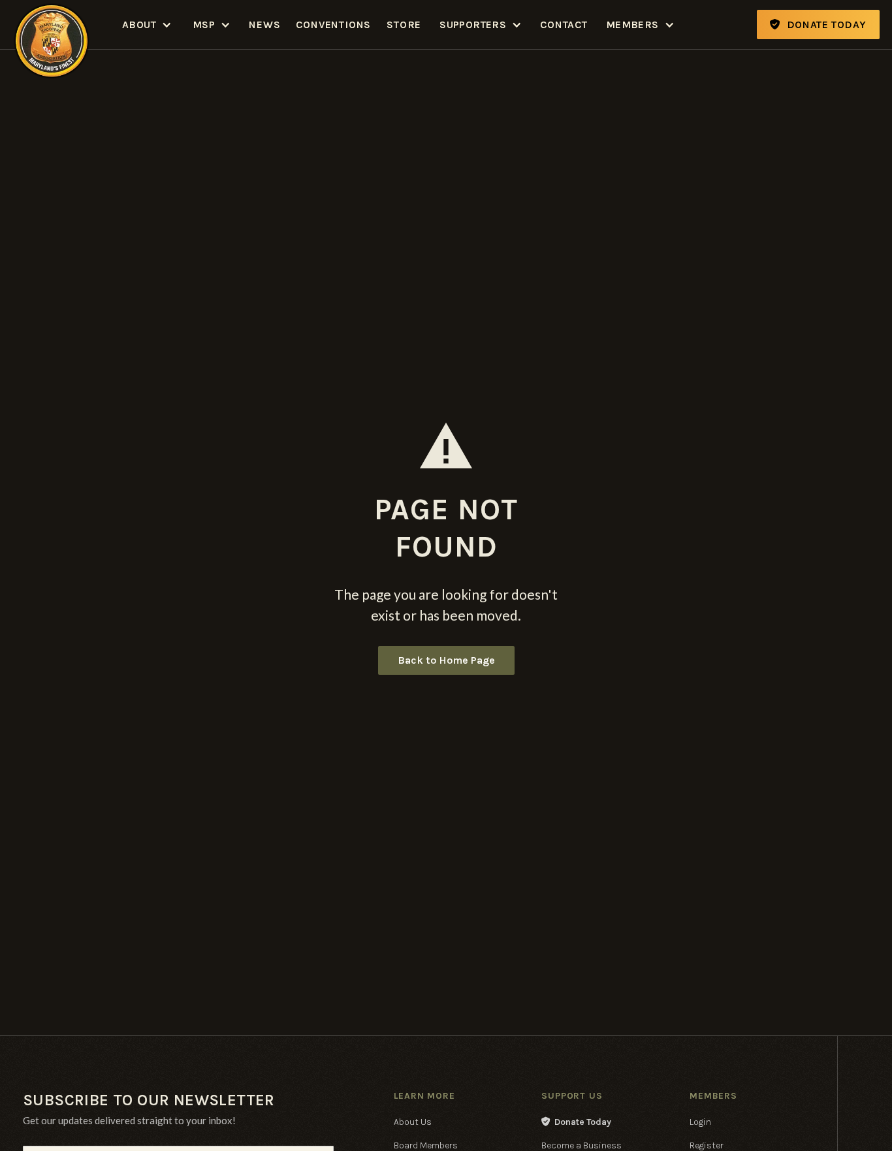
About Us (413, 1121)
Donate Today (576, 1121)
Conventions (333, 24)
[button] (147, 24)
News (264, 24)
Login (700, 1121)
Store (404, 24)
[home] (51, 24)
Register (707, 1145)
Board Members (426, 1145)
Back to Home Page (446, 660)
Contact (564, 24)
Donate (818, 24)
